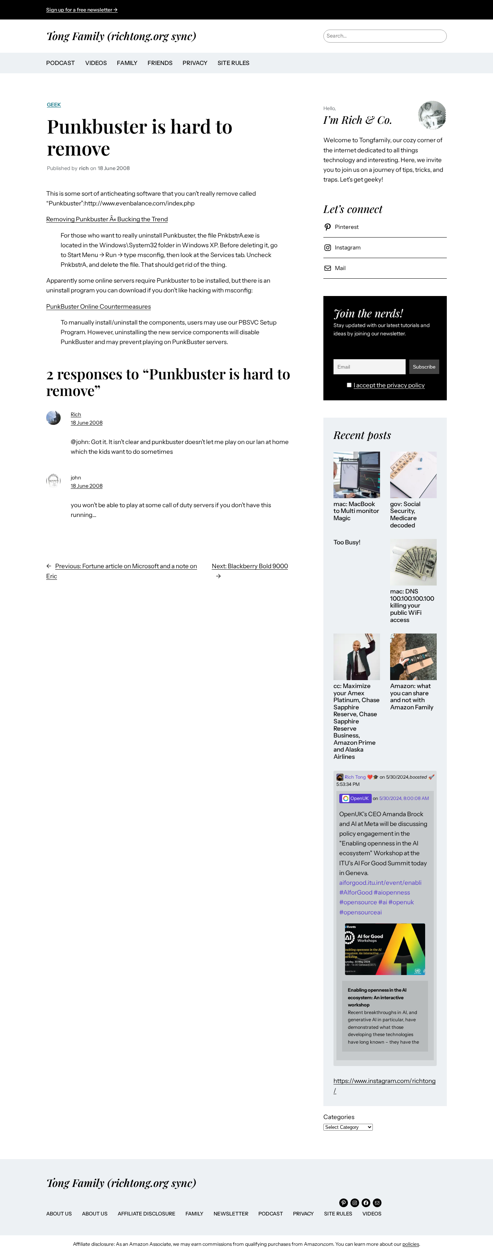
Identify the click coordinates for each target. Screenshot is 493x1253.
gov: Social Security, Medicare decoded (405, 515)
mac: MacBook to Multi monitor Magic (356, 511)
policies (410, 1244)
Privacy (303, 1213)
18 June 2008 (86, 422)
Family (195, 1213)
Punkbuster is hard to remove (139, 136)
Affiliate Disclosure (146, 1213)
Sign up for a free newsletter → (82, 9)
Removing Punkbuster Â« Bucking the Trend (107, 219)
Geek (54, 104)
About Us (59, 1213)
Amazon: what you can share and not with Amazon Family (411, 697)
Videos (371, 1213)
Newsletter (231, 1213)
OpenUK (359, 798)
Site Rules (338, 1213)
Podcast (270, 1213)
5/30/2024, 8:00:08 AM (404, 798)
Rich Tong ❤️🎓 (361, 777)
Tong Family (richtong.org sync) (121, 36)
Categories (338, 1117)
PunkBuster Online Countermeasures (98, 306)
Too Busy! (347, 542)
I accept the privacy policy (389, 385)
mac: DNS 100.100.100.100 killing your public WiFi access (412, 605)
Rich (76, 414)
